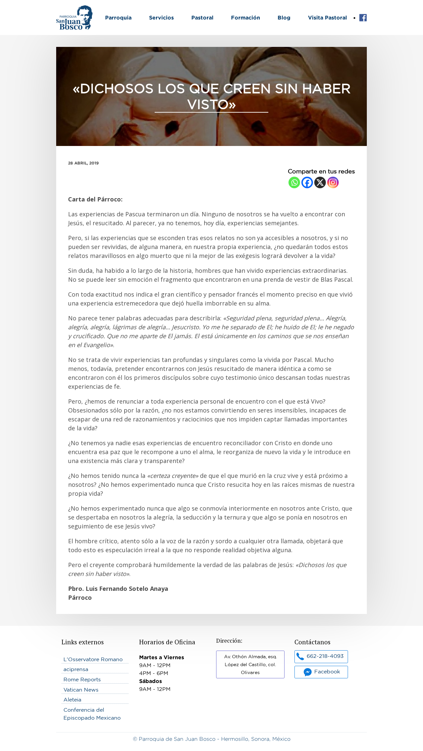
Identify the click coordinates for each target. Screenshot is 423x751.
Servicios (161, 17)
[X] (320, 182)
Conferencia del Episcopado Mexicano (92, 714)
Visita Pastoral (327, 17)
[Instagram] (333, 182)
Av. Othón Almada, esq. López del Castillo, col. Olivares (250, 664)
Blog (284, 17)
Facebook (363, 18)
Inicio (63, 9)
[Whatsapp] (294, 182)
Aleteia (72, 699)
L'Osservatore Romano (93, 659)
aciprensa (75, 669)
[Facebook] (307, 182)
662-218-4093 (325, 656)
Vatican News (80, 690)
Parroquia (118, 17)
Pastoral (202, 17)
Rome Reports (82, 679)
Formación (245, 17)
